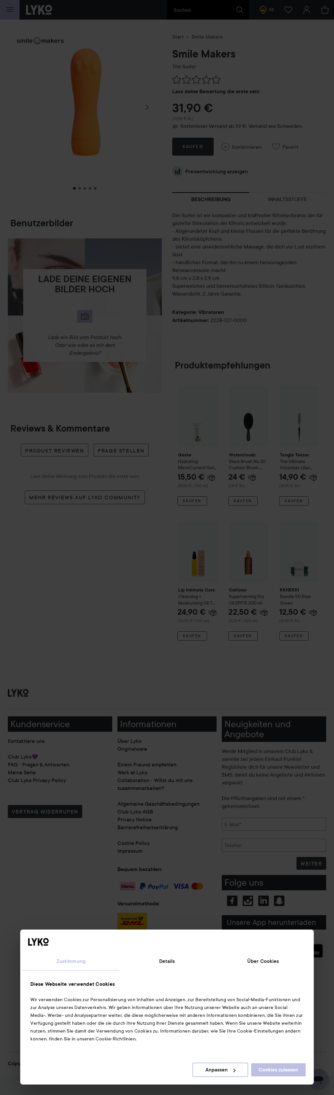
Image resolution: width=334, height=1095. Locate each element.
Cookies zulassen (278, 1070)
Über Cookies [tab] (263, 961)
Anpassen (216, 1070)
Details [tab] (167, 961)
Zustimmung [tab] (70, 961)
